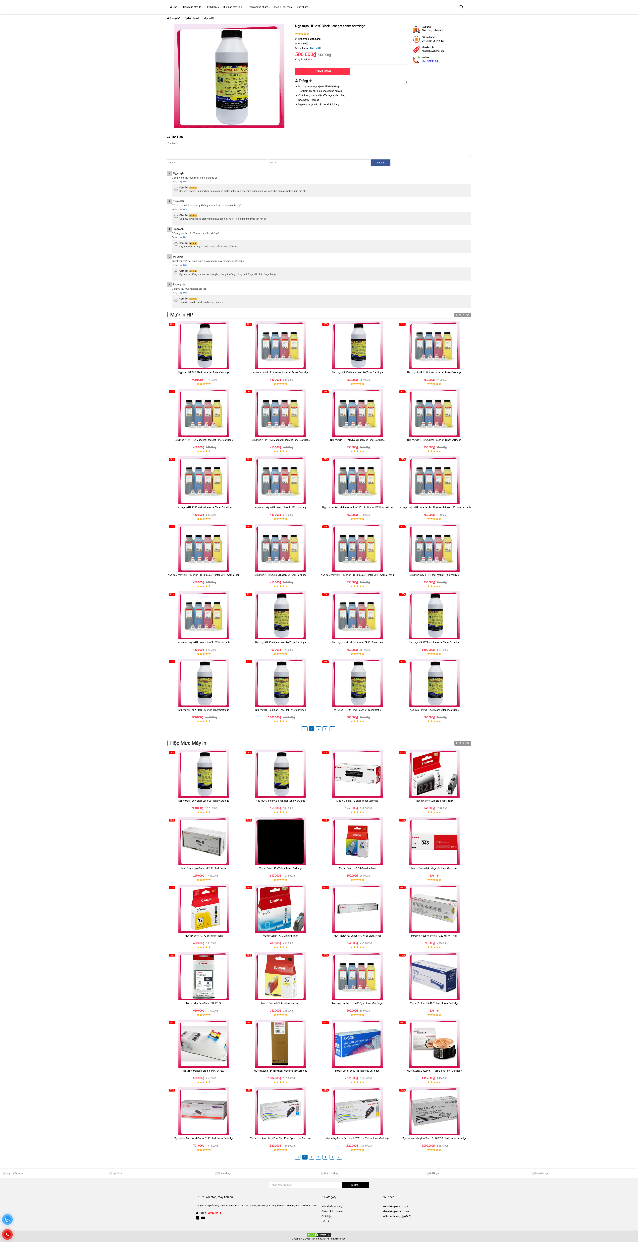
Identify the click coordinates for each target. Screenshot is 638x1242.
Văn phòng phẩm (258, 6)
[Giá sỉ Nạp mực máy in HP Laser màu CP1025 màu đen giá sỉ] (357, 615)
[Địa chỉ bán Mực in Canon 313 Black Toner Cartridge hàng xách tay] (357, 774)
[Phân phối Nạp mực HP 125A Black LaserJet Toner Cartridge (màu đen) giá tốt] (281, 548)
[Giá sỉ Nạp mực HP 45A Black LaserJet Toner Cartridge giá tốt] (204, 683)
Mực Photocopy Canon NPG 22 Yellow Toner (434, 935)
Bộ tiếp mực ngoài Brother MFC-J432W (203, 1070)
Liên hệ (325, 1221)
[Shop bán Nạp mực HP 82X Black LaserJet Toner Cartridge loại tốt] (281, 683)
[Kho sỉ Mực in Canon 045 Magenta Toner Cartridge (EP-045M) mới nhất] (434, 841)
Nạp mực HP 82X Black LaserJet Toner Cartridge (280, 710)
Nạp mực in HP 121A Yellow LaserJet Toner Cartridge (280, 372)
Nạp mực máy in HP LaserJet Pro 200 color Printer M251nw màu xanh (434, 507)
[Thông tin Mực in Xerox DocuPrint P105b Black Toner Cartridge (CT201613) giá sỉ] (434, 1044)
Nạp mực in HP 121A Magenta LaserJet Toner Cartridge (204, 440)
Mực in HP (315, 48)
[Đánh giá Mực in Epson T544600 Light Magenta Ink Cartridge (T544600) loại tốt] (281, 1044)
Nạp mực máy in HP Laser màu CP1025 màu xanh (204, 642)
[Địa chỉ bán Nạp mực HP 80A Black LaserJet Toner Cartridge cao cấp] (281, 615)
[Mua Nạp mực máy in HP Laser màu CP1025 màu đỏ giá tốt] (434, 548)
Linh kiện (212, 6)
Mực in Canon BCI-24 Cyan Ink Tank (357, 868)
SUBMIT (355, 1185)
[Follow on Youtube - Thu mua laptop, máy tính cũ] (203, 1218)
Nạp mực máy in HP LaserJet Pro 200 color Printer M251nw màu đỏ (357, 507)
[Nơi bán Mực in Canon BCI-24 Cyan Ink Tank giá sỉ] (357, 841)
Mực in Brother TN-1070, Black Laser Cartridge (434, 1003)
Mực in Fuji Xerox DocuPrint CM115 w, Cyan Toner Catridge (280, 1138)
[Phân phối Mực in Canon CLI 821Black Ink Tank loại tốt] (434, 774)
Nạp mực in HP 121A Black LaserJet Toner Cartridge (357, 440)
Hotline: (210, 1212)
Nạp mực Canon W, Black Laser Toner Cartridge (280, 800)
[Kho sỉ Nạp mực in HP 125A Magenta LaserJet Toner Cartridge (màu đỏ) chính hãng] (281, 413)
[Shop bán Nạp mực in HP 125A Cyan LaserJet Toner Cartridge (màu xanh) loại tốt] (434, 413)
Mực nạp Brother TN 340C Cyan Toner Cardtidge (357, 1003)
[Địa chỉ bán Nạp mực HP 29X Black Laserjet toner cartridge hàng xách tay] (434, 683)
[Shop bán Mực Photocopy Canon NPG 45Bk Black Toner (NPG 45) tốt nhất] (357, 909)
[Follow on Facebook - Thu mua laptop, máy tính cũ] (198, 1218)
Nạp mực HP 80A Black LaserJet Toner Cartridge (280, 642)
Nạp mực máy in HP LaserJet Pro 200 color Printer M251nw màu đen (204, 575)
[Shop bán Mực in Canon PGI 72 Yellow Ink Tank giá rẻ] (204, 909)
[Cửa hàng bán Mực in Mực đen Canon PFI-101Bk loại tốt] (204, 976)
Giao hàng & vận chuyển (396, 1206)
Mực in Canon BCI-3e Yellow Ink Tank (280, 1003)
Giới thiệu (326, 1216)
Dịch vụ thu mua (283, 6)
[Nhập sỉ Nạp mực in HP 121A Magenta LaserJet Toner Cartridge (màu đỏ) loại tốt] (204, 413)
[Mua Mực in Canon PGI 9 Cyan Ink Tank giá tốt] (281, 909)
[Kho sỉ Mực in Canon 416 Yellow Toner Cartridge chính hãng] (281, 841)
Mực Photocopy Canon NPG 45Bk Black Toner (357, 935)
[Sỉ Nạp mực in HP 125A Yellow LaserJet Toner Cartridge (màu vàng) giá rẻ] (204, 480)
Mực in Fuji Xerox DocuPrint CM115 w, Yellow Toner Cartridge (357, 1138)
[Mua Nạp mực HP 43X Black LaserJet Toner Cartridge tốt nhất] (434, 615)
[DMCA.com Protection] (319, 1234)
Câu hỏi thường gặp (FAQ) (397, 1216)
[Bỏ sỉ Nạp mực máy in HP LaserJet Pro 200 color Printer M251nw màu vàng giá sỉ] (357, 548)
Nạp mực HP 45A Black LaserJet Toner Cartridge (203, 710)
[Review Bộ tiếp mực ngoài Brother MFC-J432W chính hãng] (204, 1044)
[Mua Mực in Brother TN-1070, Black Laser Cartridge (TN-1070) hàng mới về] (434, 976)
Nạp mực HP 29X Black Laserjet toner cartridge (434, 710)
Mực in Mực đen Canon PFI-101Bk (203, 1003)
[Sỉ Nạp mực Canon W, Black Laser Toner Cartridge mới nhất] (281, 774)
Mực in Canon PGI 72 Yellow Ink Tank (204, 935)
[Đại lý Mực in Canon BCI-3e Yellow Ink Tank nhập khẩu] (281, 976)
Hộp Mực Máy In (188, 743)
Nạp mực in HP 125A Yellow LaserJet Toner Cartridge (204, 507)
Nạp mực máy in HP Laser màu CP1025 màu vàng (281, 507)
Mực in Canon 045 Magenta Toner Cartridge (434, 868)
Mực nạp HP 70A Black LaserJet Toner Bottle (357, 710)
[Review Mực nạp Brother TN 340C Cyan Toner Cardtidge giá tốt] (357, 976)
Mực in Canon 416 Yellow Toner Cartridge (280, 868)
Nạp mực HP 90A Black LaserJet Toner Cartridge (357, 372)
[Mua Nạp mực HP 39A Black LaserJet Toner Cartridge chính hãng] (204, 345)
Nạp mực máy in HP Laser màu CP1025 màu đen (357, 642)
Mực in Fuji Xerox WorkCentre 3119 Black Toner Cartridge (203, 1138)
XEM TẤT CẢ (462, 315)
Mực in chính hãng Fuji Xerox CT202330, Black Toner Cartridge (434, 1138)
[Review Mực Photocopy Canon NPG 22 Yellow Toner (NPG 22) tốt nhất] (434, 909)
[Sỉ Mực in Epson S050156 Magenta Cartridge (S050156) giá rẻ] (357, 1044)
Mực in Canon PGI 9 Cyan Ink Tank (280, 935)
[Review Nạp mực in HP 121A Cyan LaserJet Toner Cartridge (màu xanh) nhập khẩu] (434, 345)
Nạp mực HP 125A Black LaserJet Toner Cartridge (281, 575)
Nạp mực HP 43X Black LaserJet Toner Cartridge (434, 642)
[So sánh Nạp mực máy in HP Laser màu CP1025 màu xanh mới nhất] (204, 615)
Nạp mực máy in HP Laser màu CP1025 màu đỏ (434, 575)
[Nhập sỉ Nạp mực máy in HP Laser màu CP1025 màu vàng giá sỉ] (281, 480)
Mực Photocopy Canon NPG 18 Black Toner (203, 868)
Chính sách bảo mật (332, 1211)
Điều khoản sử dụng (332, 1206)
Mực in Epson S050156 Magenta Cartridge (357, 1070)
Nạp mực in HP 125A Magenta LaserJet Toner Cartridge (281, 440)
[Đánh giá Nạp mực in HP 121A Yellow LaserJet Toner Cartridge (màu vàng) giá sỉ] (281, 345)
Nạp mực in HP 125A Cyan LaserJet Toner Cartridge (434, 440)
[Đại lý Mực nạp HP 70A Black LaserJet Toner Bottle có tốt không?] (357, 683)
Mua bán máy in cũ (233, 6)
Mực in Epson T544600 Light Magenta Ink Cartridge (280, 1070)
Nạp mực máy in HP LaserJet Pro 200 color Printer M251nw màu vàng (357, 575)
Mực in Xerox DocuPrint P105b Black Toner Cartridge (434, 1070)
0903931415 (431, 61)
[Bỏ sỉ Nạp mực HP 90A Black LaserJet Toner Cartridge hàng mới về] (357, 345)
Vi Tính (173, 6)
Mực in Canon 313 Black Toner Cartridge (357, 800)
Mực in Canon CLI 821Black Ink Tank (434, 800)
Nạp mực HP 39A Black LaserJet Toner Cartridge (203, 372)
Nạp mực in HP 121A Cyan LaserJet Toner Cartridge (434, 372)
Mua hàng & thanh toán (396, 1211)
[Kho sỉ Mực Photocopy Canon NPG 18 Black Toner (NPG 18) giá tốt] (204, 841)
